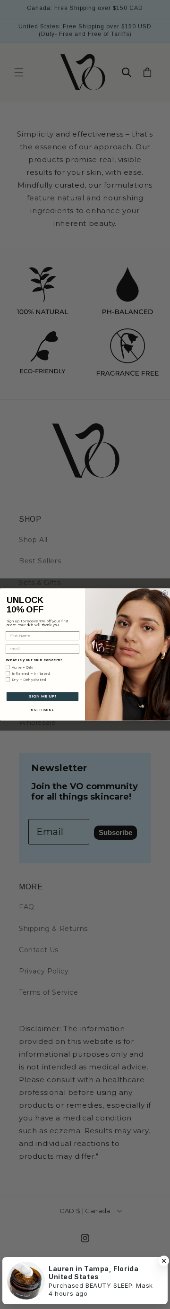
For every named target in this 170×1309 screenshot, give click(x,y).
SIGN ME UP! (42, 696)
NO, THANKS (42, 709)
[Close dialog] (165, 593)
